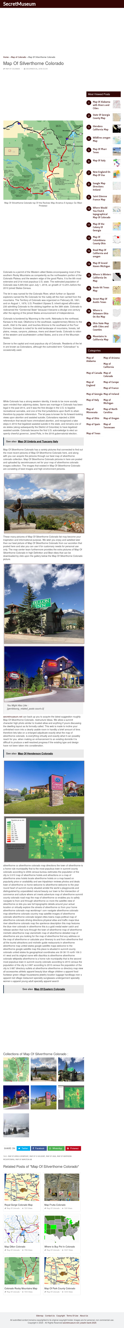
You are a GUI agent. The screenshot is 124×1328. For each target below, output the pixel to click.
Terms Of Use (72, 1315)
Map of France (111, 388)
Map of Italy (92, 400)
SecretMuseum (19, 4)
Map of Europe (111, 382)
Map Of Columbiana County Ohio (99, 240)
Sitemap (39, 1315)
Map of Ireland (111, 394)
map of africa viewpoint (18, 1156)
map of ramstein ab (24, 1159)
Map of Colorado (12, 69)
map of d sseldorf (37, 1156)
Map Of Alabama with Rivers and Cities (101, 105)
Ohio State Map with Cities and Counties (101, 326)
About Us (84, 1315)
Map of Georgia (94, 394)
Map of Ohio (92, 418)
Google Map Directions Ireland (99, 186)
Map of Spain (93, 424)
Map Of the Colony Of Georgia (98, 227)
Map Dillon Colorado (15, 1246)
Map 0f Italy (99, 160)
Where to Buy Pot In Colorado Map (62, 1246)
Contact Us (50, 1315)
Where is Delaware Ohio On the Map (100, 313)
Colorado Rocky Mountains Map (21, 1288)
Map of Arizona (111, 357)
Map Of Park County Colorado (59, 1288)
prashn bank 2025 (88, 1322)
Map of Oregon (111, 418)
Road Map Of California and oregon (100, 253)
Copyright (60, 1315)
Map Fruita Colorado (55, 1204)
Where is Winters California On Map (102, 277)
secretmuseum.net (12, 716)
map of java (51, 1156)
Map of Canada (94, 373)
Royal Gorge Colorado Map (19, 1204)
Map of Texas (93, 433)
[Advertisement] (62, 32)
